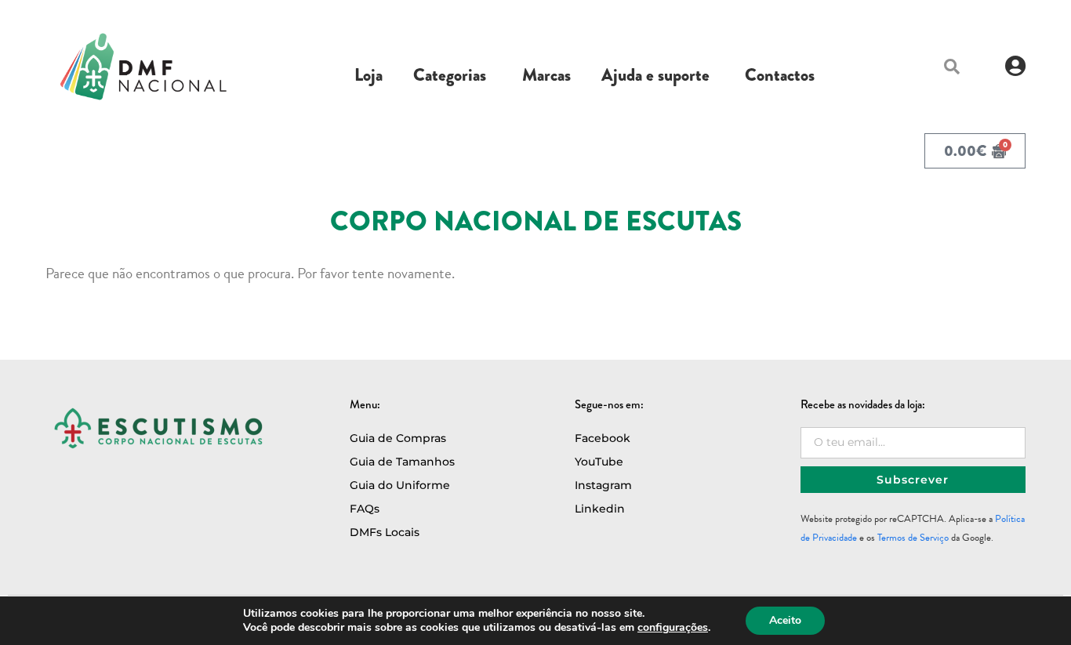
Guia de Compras (398, 438)
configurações (672, 628)
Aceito (785, 620)
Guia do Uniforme (400, 485)
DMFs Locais (384, 532)
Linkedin (600, 509)
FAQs (364, 509)
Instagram (603, 485)
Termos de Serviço (913, 537)
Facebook (602, 438)
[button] (952, 66)
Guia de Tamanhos (402, 462)
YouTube (599, 462)
